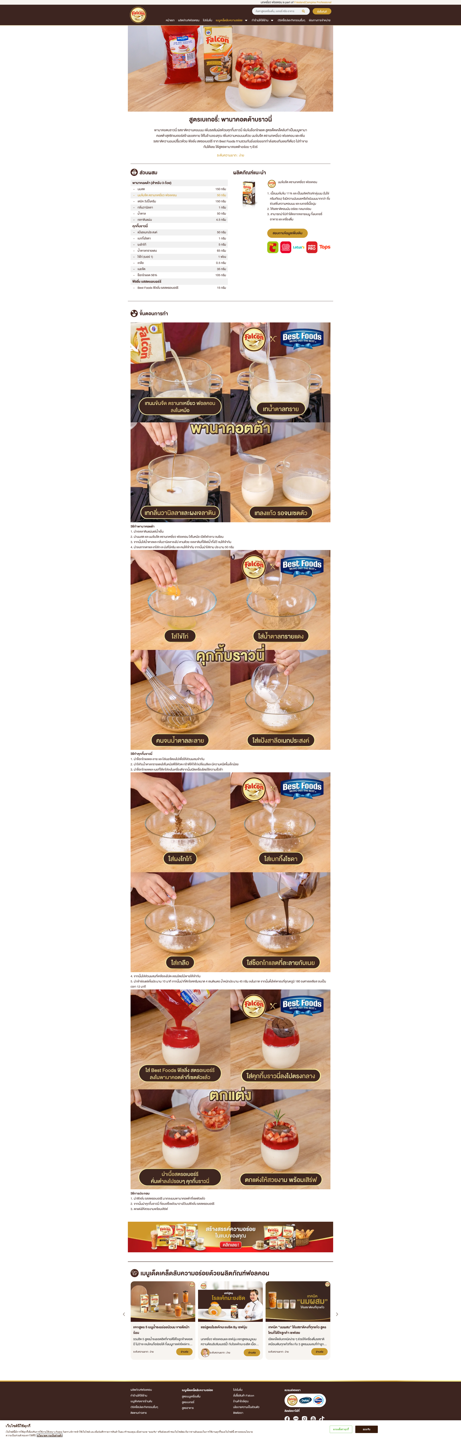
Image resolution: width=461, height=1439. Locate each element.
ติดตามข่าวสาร (139, 1413)
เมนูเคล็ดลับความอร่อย (229, 20)
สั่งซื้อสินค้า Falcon (243, 1395)
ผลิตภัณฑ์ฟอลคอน (188, 20)
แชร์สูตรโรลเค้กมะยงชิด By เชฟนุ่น (224, 1327)
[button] (124, 1314)
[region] (230, 1429)
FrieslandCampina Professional (312, 2)
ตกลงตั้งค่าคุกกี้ (341, 1429)
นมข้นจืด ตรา (157, 195)
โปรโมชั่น (207, 20)
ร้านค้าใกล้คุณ (241, 1401)
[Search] (303, 11)
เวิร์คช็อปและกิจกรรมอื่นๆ (291, 20)
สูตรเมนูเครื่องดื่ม (191, 1396)
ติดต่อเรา (238, 1413)
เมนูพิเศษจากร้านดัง (141, 1401)
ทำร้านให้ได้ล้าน (260, 20)
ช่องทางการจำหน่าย (319, 20)
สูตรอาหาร (188, 1408)
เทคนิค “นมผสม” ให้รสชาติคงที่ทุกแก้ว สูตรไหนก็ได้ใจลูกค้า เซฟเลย (297, 1330)
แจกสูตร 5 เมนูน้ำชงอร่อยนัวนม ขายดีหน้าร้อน (161, 1330)
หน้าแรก (170, 20)
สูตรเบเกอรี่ (188, 1402)
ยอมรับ (366, 1429)
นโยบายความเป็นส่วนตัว (246, 1407)
